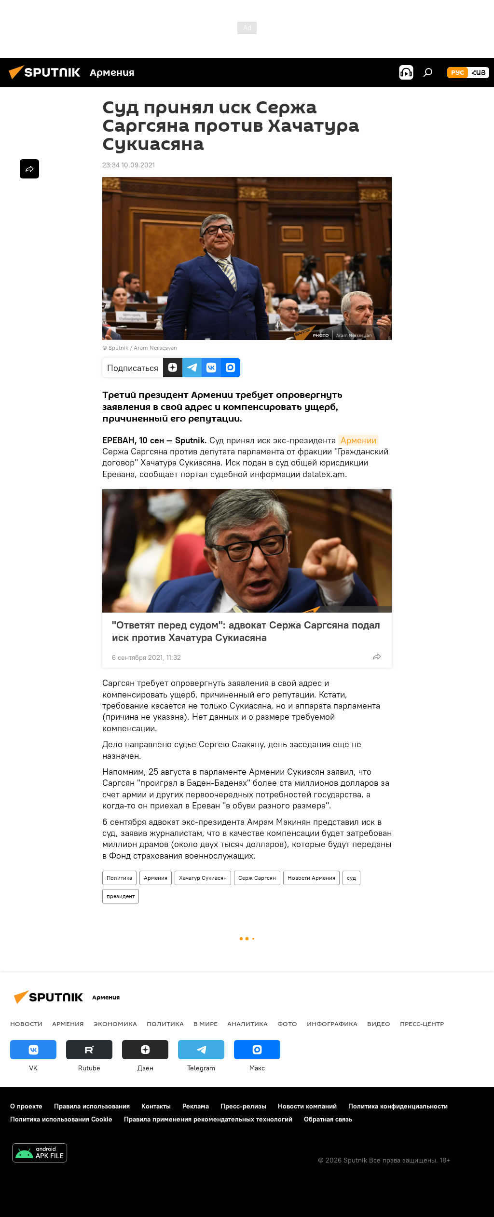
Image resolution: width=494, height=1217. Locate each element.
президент (121, 896)
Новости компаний (307, 1106)
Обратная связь (328, 1119)
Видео (378, 1023)
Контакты (156, 1106)
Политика (119, 877)
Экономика (115, 1023)
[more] (376, 656)
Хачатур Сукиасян (203, 877)
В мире (205, 1023)
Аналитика (247, 1023)
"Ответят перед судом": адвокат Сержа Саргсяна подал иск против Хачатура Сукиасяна (246, 630)
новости (26, 1023)
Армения (155, 877)
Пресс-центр (422, 1023)
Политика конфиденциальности (398, 1106)
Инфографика (332, 1023)
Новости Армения (311, 877)
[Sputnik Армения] (47, 80)
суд (351, 877)
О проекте (26, 1106)
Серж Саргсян (257, 877)
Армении (358, 440)
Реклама (195, 1106)
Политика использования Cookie (61, 1119)
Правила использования (92, 1106)
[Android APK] (39, 1154)
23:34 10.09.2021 (128, 165)
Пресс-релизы (243, 1106)
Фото (287, 1023)
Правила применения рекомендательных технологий (208, 1119)
